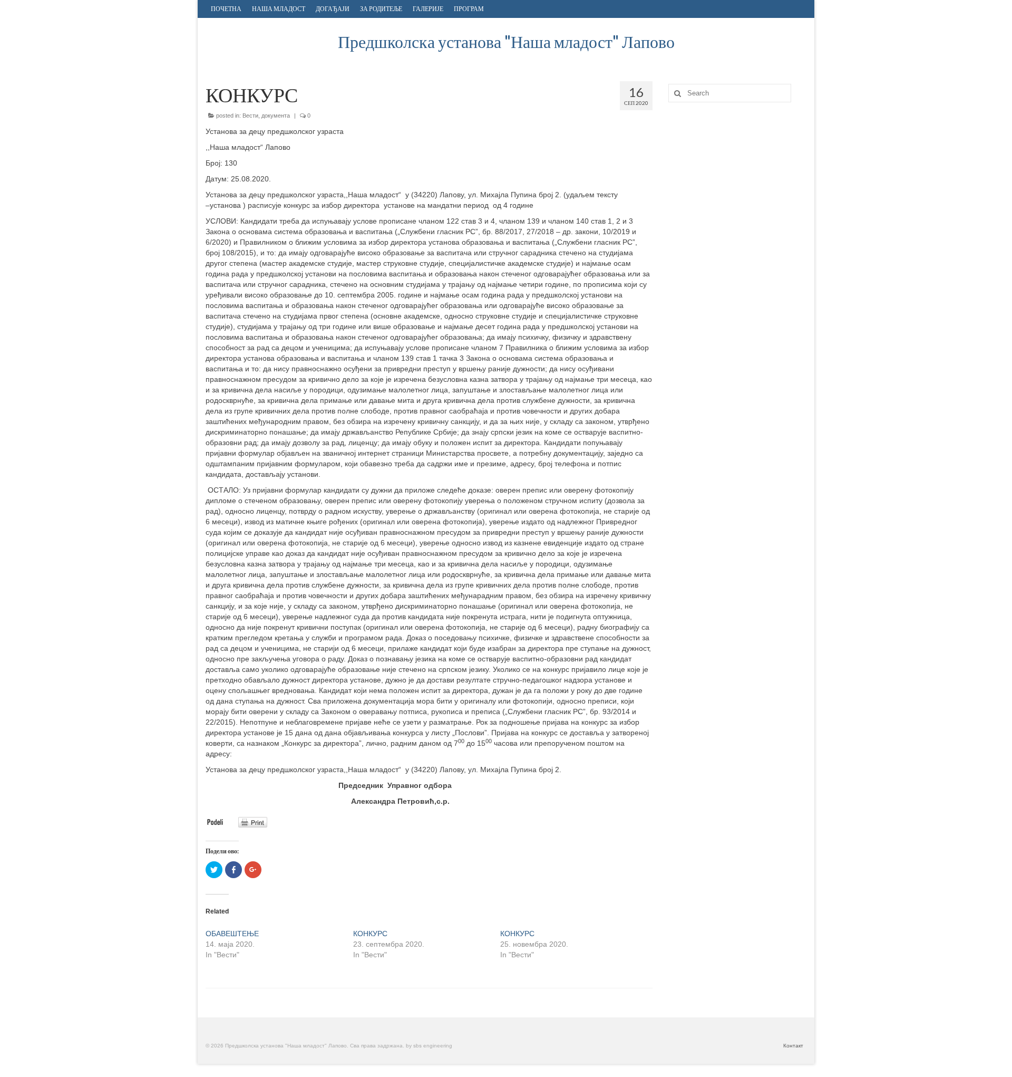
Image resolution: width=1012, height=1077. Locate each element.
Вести (250, 115)
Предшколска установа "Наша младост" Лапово (506, 41)
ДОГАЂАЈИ (332, 9)
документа (275, 115)
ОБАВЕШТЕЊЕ (232, 933)
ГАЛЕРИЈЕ (428, 9)
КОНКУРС (370, 933)
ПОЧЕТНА (226, 9)
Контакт (793, 1046)
